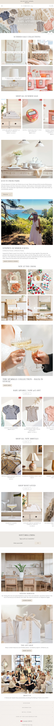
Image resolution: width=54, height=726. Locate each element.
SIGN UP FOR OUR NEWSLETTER (26, 716)
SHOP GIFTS (27, 650)
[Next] (51, 33)
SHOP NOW (7, 385)
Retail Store (26, 712)
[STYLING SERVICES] (27, 572)
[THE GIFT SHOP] (27, 624)
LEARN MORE (27, 600)
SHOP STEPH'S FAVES (11, 261)
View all (27, 393)
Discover (26, 703)
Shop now (7, 194)
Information (26, 707)
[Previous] (48, 33)
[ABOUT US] (27, 674)
